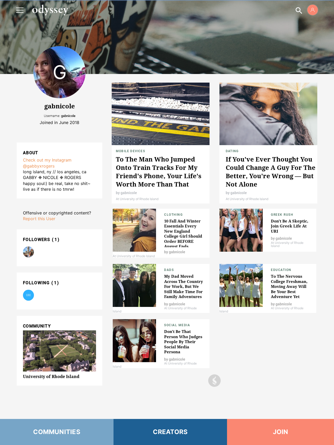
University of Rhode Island (51, 376)
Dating (232, 151)
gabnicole (129, 193)
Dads (169, 270)
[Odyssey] (50, 9)
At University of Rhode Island (137, 199)
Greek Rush (282, 215)
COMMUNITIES (56, 432)
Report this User (39, 218)
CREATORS (170, 432)
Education (281, 270)
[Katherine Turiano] (28, 251)
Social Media (177, 325)
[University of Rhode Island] (28, 295)
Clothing (173, 215)
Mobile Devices (130, 151)
